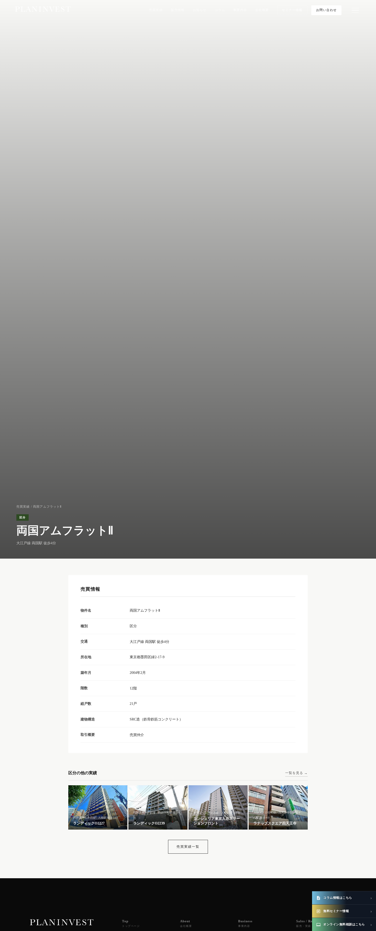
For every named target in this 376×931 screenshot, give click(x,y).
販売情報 (178, 10)
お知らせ (200, 10)
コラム (220, 10)
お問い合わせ (326, 10)
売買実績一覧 (188, 847)
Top (131, 923)
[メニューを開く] (355, 10)
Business (245, 923)
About (186, 923)
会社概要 (262, 10)
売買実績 (156, 10)
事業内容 (240, 10)
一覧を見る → (296, 773)
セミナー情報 (292, 10)
